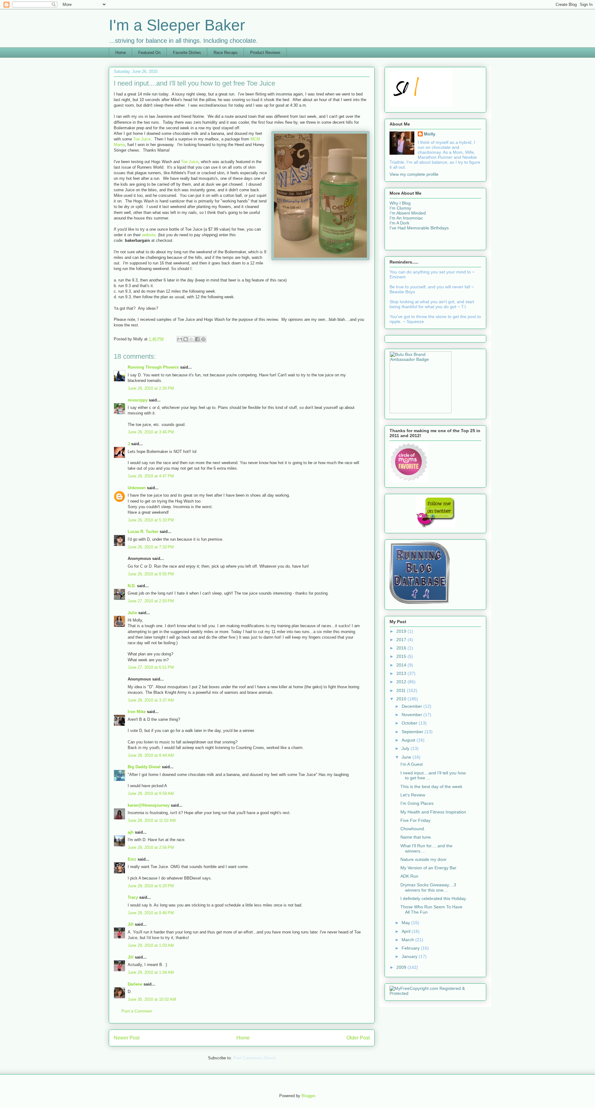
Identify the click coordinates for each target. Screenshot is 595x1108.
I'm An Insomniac (406, 217)
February (411, 948)
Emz (132, 859)
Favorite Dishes (187, 52)
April (407, 931)
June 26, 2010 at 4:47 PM (151, 476)
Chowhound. (412, 828)
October (410, 722)
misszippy (138, 400)
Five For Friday (415, 820)
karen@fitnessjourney (149, 805)
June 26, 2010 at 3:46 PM (151, 432)
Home (120, 52)
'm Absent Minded (408, 213)
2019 (402, 631)
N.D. (132, 585)
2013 (402, 673)
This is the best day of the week (431, 786)
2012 (402, 681)
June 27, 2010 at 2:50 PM (151, 601)
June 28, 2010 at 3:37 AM (151, 700)
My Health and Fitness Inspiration (433, 811)
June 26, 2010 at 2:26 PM (151, 388)
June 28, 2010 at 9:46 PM (151, 913)
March (408, 939)
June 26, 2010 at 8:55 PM (151, 574)
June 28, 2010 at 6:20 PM (151, 886)
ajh (131, 832)
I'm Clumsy (400, 208)
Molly (429, 133)
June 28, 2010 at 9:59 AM (151, 793)
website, (149, 235)
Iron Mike (137, 711)
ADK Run (409, 876)
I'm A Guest (411, 764)
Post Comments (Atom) (254, 1058)
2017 (402, 639)
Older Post (358, 1037)
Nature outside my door (423, 859)
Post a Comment (136, 1011)
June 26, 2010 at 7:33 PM (151, 547)
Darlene (135, 984)
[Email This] (180, 339)
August (409, 740)
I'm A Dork (399, 222)
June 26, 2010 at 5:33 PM (151, 520)
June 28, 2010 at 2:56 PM (151, 847)
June (407, 757)
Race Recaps (226, 52)
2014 (402, 665)
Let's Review (412, 794)
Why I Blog (400, 203)
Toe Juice (142, 139)
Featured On (149, 52)
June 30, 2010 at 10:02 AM (152, 999)
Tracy (133, 897)
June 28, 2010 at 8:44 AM (151, 755)
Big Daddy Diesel (144, 767)
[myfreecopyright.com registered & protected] (435, 993)
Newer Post (126, 1037)
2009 (402, 967)
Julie (132, 612)
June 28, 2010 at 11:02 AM (152, 820)
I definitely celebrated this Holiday (433, 898)
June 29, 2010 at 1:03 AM (151, 945)
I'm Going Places (417, 803)
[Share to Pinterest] (203, 339)
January (410, 956)
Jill (131, 924)
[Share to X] (191, 339)
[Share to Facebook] (197, 339)
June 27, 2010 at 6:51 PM (151, 667)
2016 (402, 647)
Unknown (137, 487)
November (412, 714)
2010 (402, 698)
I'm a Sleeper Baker (177, 25)
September (413, 731)
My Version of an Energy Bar (428, 867)
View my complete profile (414, 174)
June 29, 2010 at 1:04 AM (151, 972)
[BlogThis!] (186, 339)
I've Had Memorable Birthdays (419, 227)
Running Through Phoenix (153, 367)
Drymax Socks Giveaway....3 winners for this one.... (428, 887)
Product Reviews (265, 52)
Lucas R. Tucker (143, 531)
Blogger (308, 1095)
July (406, 748)
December (412, 706)
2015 (402, 656)
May (406, 922)
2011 (401, 690)
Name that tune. (416, 837)
